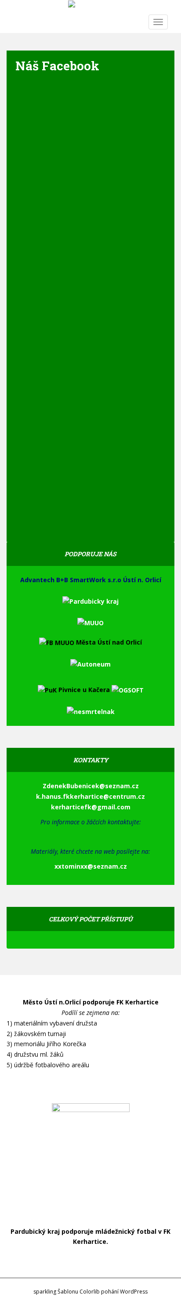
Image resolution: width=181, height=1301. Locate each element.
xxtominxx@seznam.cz (90, 866)
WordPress (134, 1291)
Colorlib (90, 1291)
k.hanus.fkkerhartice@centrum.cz (90, 796)
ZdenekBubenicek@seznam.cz (91, 786)
